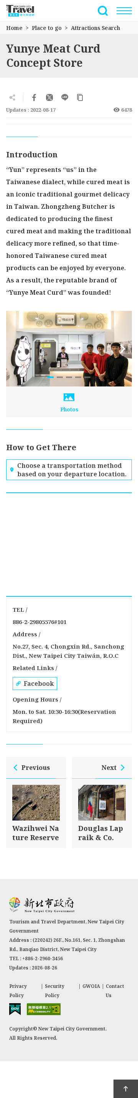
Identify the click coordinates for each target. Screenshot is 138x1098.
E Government (15, 1009)
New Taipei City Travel (24, 11)
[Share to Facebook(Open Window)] (34, 97)
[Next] (122, 349)
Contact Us (115, 991)
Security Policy (54, 991)
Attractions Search (95, 27)
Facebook (39, 683)
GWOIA (91, 986)
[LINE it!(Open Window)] (64, 97)
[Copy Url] (80, 97)
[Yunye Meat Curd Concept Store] (69, 348)
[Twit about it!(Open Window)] (49, 97)
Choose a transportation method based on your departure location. (72, 469)
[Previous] (15, 349)
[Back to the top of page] (125, 1089)
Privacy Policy (18, 991)
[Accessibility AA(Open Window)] (44, 1009)
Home (14, 27)
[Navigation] (124, 10)
